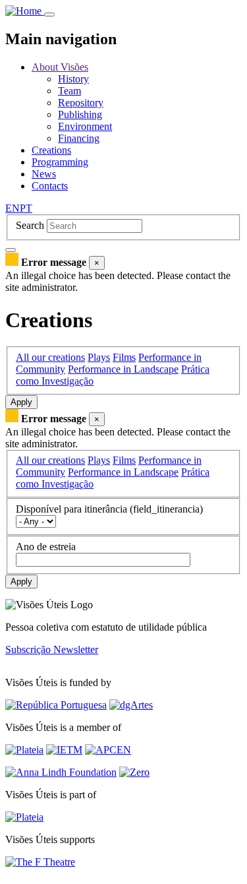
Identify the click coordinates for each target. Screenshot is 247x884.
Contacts (50, 185)
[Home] (24, 10)
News (44, 173)
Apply (21, 402)
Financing (78, 138)
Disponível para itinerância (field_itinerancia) (109, 509)
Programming (60, 162)
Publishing (80, 114)
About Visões (60, 67)
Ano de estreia (46, 546)
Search (30, 225)
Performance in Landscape (123, 369)
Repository (80, 102)
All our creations (50, 357)
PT (26, 208)
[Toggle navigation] (49, 14)
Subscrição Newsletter (51, 649)
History (73, 78)
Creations (51, 150)
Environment (85, 126)
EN (12, 208)
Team (69, 90)
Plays (99, 357)
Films (124, 357)
